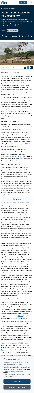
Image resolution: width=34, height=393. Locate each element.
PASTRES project (16, 156)
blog (2, 350)
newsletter (22, 345)
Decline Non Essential (17, 387)
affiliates (20, 316)
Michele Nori (5, 355)
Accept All (17, 381)
